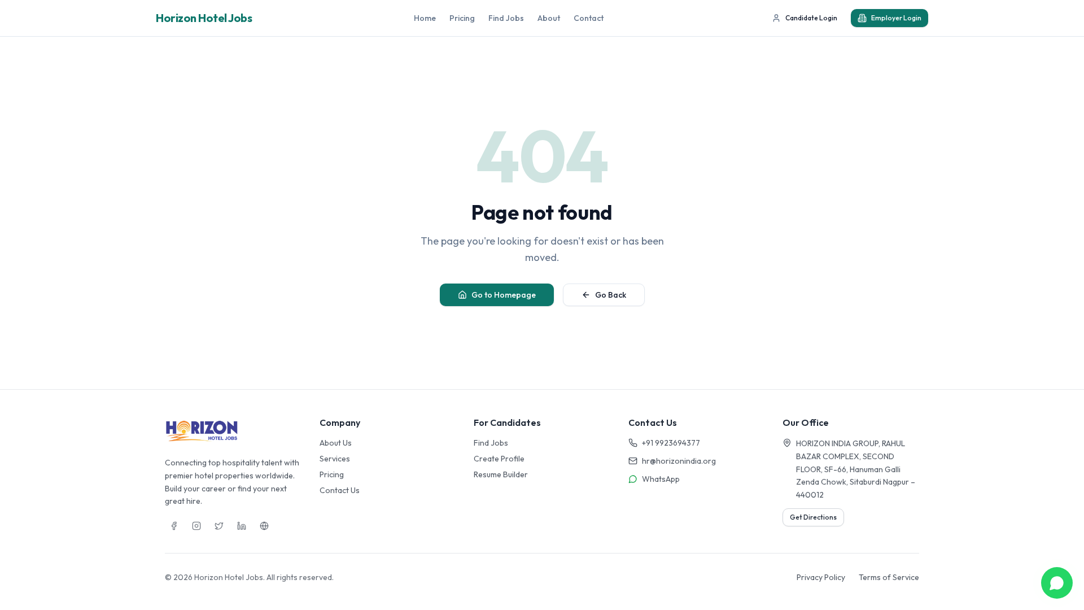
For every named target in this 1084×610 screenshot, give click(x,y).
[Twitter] (219, 526)
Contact (589, 18)
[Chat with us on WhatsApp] (1057, 583)
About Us (336, 443)
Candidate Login (811, 18)
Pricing (462, 18)
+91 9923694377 (671, 443)
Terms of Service (889, 577)
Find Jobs (506, 18)
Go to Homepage (503, 295)
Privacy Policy (821, 577)
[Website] (264, 526)
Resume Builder (501, 474)
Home (425, 18)
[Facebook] (174, 526)
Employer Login (896, 18)
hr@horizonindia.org (679, 461)
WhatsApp (661, 479)
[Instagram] (196, 526)
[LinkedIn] (242, 526)
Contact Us (340, 490)
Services (335, 459)
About (548, 18)
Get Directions (813, 517)
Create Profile (499, 459)
